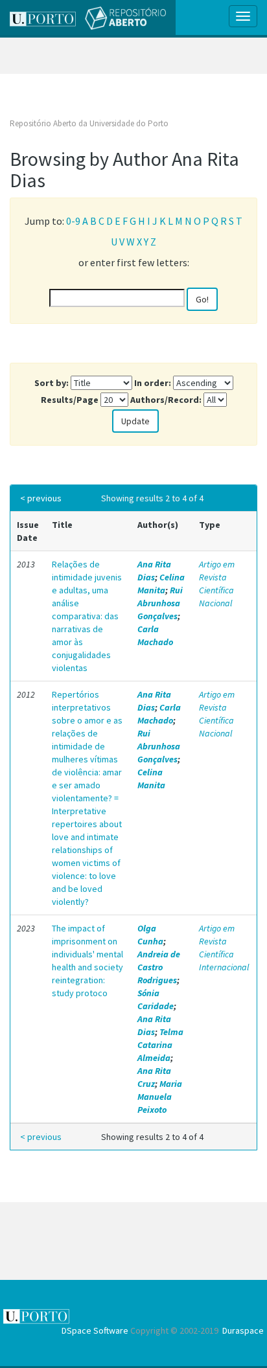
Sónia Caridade (155, 999)
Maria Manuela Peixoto (159, 1096)
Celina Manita (161, 583)
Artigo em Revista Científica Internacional (224, 947)
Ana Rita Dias (154, 570)
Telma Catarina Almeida (160, 1045)
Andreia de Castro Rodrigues (158, 967)
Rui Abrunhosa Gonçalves (160, 603)
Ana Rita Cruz (154, 1077)
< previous (41, 498)
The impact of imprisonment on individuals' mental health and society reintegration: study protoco (87, 960)
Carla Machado (155, 635)
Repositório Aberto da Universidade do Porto (89, 123)
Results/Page (70, 399)
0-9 (73, 220)
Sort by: (51, 383)
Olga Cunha (150, 934)
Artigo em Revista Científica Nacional (217, 583)
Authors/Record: (166, 399)
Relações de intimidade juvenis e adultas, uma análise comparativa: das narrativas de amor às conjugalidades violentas (87, 616)
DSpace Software (95, 1330)
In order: (152, 383)
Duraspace (243, 1330)
